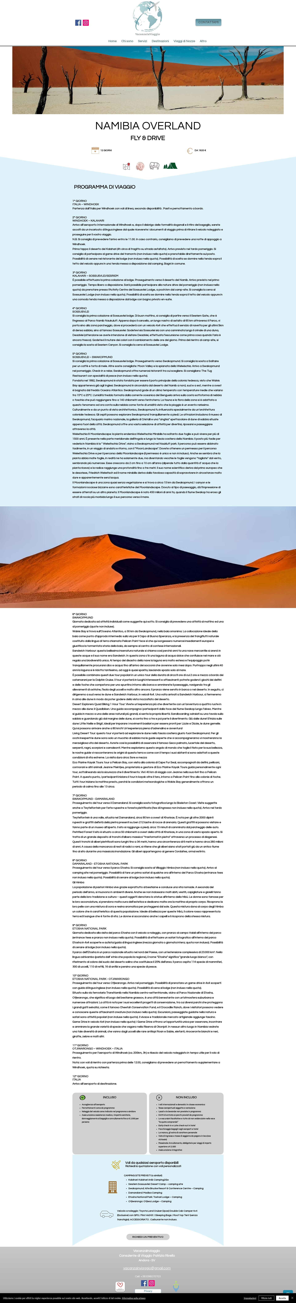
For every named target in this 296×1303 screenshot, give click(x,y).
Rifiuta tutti (266, 1298)
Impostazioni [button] (250, 1298)
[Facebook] (78, 23)
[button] (160, 41)
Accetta (282, 1298)
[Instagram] (86, 23)
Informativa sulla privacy (134, 1298)
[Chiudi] (292, 1298)
